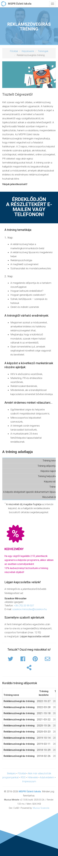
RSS (23, 777)
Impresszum (29, 781)
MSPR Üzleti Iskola (30, 791)
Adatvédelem (47, 777)
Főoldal (14, 51)
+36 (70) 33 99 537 (24, 605)
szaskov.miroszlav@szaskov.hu (29, 609)
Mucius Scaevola (41, 808)
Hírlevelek (33, 777)
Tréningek (43, 51)
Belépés (11, 773)
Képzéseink (28, 51)
